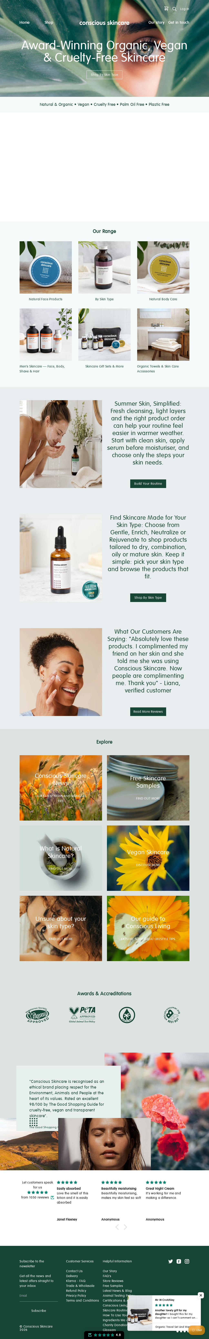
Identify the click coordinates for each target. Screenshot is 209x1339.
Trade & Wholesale (80, 1286)
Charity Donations (116, 1325)
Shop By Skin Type (104, 75)
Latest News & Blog (117, 1291)
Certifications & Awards (120, 1301)
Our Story (110, 1271)
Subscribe (38, 1311)
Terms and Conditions (82, 1301)
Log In (184, 9)
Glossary (109, 1330)
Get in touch (178, 22)
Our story (156, 22)
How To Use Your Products (123, 1315)
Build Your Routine (148, 484)
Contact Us (74, 1271)
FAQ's (107, 1276)
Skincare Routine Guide (120, 1310)
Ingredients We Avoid (119, 1320)
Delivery (72, 1276)
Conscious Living (115, 1305)
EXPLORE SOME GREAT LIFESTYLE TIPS (148, 939)
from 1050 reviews (35, 1197)
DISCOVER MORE (148, 865)
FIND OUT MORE (148, 798)
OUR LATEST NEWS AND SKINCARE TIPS (61, 798)
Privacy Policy (76, 1296)
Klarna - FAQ (76, 1281)
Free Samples (113, 1286)
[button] (118, 1227)
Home (25, 22)
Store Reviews (113, 1281)
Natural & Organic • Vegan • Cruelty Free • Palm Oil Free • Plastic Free (104, 104)
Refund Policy (76, 1291)
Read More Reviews (148, 712)
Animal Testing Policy (119, 1296)
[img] (37, 1192)
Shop (49, 22)
